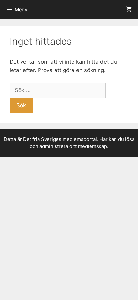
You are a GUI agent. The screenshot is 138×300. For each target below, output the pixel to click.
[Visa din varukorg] (129, 9)
